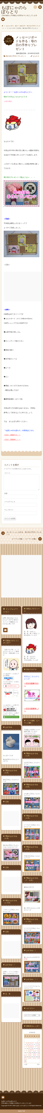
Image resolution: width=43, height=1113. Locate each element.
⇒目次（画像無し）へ (12, 439)
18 (29, 1052)
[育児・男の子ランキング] (9, 711)
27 (34, 1057)
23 (25, 1057)
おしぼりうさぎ (8, 755)
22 (39, 1052)
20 (34, 1052)
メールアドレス (9, 502)
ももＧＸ (36, 56)
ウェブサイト (9, 510)
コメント (7, 473)
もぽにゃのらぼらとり (9, 1101)
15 (39, 1048)
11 (29, 1048)
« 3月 (25, 1064)
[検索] (35, 7)
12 (32, 1048)
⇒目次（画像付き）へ (12, 435)
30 (25, 1061)
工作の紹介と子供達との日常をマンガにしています (16, 1103)
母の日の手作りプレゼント (16, 56)
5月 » (38, 1064)
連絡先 (3, 19)
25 (29, 1057)
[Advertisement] (21, 576)
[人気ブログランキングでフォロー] (11, 718)
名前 (5, 493)
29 (39, 1057)
